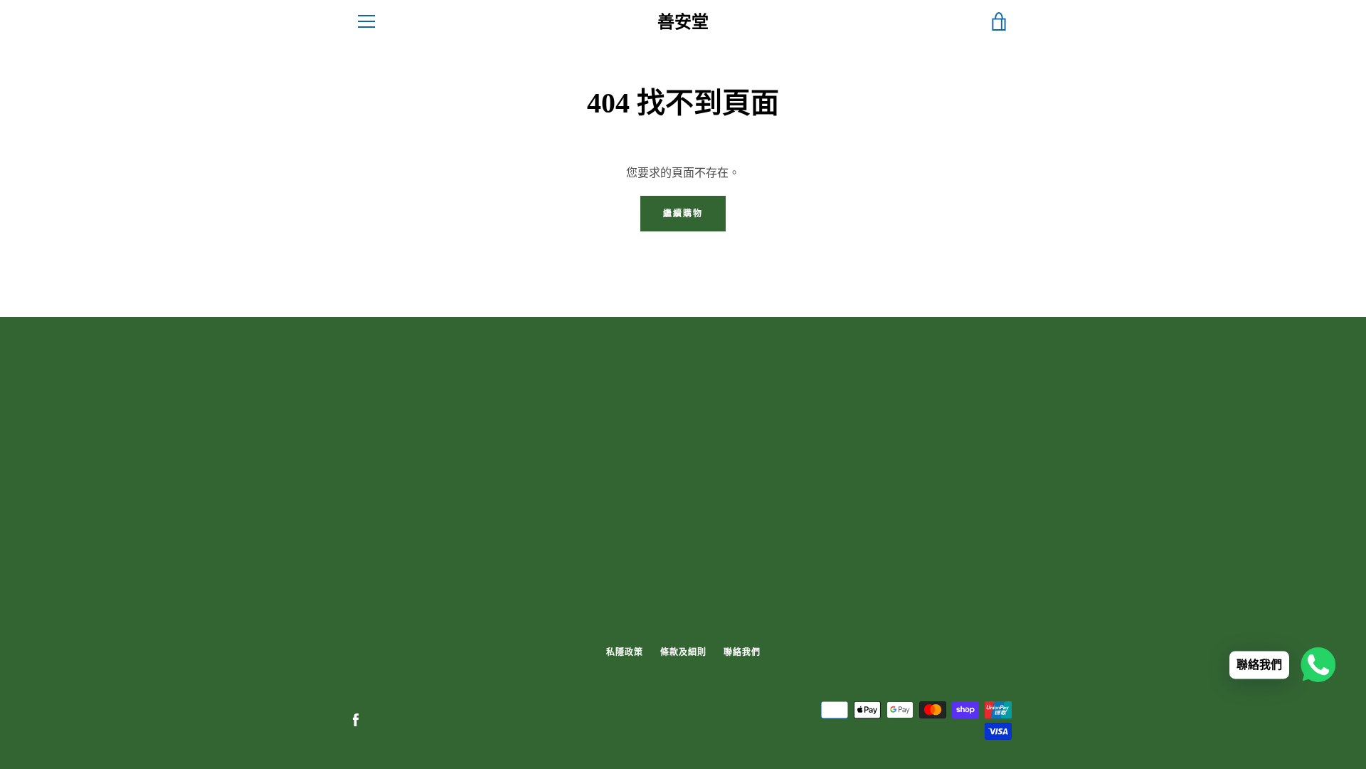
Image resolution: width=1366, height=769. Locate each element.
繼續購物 (683, 213)
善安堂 (683, 21)
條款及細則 (683, 652)
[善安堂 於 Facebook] (356, 719)
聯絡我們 (742, 652)
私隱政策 (624, 652)
